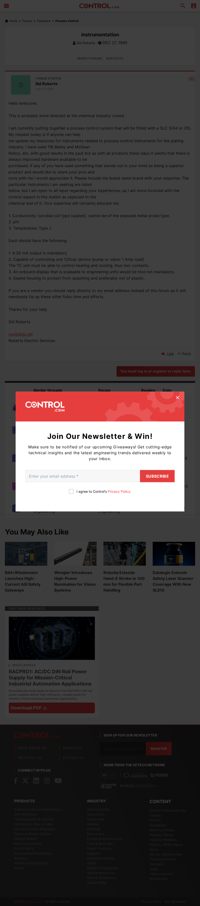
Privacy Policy (119, 491)
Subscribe (157, 475)
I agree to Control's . (104, 491)
